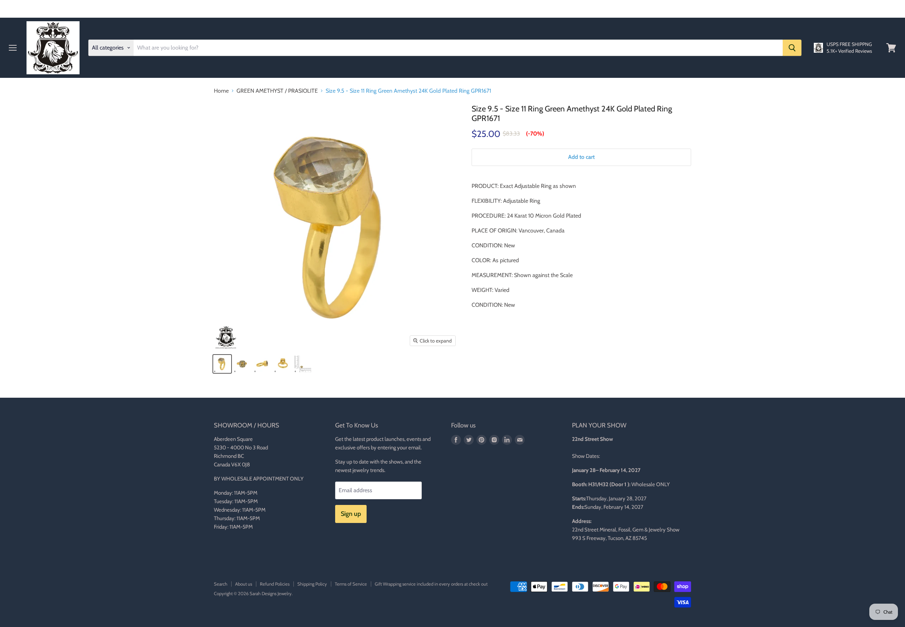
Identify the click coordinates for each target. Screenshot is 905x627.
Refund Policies (275, 584)
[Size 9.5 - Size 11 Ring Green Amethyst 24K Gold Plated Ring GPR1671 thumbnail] (222, 364)
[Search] (792, 48)
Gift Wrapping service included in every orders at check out (431, 584)
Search (220, 584)
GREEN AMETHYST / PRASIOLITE (277, 91)
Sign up (351, 514)
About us (243, 584)
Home (221, 91)
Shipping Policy (312, 584)
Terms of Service (351, 584)
